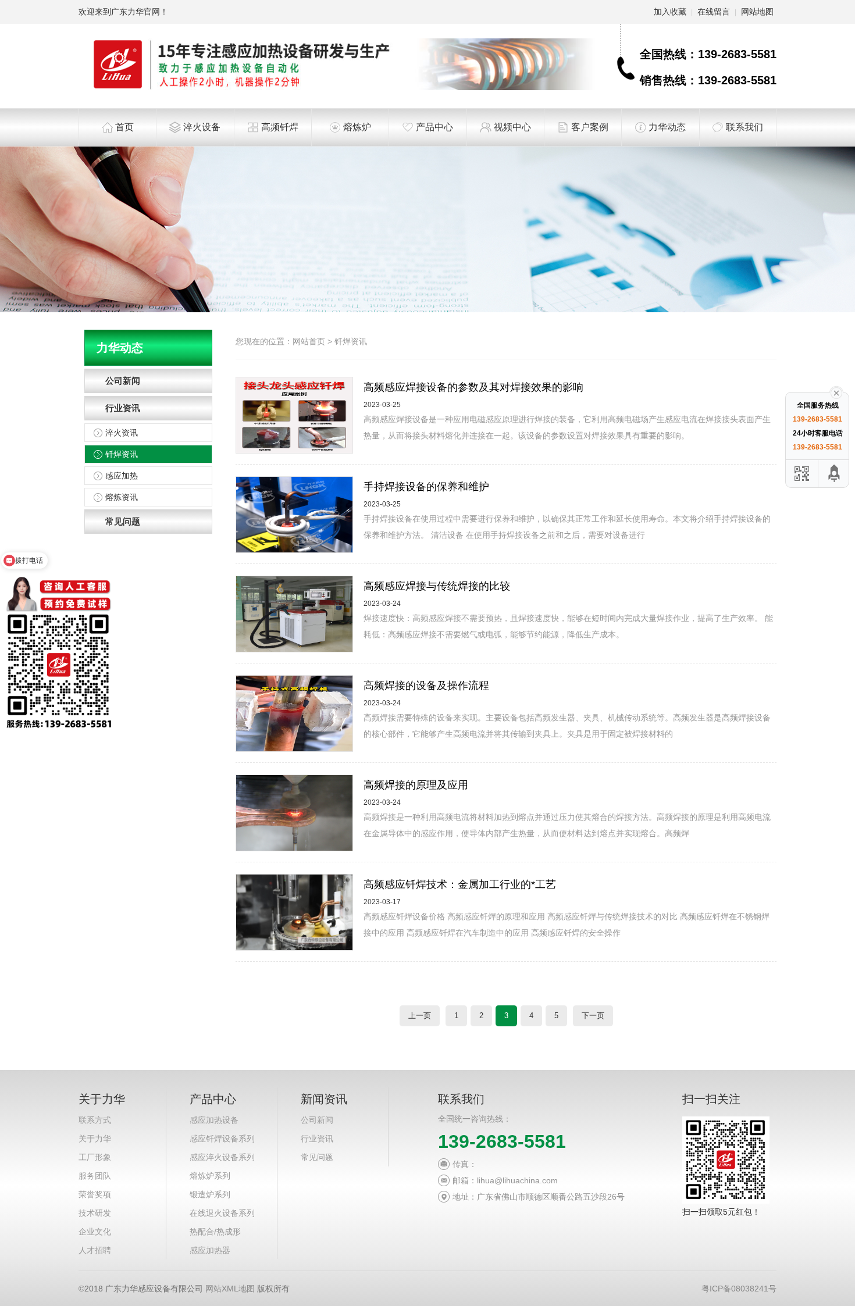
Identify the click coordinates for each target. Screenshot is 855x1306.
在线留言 (713, 11)
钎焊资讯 (121, 454)
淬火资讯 (121, 432)
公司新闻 (122, 381)
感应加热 (121, 475)
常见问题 (122, 521)
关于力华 (95, 1138)
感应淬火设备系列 (222, 1157)
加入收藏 (670, 11)
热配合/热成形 (215, 1231)
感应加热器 (210, 1250)
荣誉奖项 (95, 1194)
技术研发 (95, 1213)
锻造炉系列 (210, 1194)
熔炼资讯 (121, 497)
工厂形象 (95, 1157)
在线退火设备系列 (222, 1213)
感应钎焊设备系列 (222, 1138)
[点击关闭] (836, 392)
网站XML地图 (230, 1288)
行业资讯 (122, 408)
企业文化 (95, 1231)
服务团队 (95, 1175)
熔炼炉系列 (210, 1175)
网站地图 (757, 11)
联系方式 (95, 1120)
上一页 (419, 1015)
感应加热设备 (214, 1120)
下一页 (593, 1015)
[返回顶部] (835, 473)
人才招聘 (95, 1250)
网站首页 (309, 341)
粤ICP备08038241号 (738, 1288)
